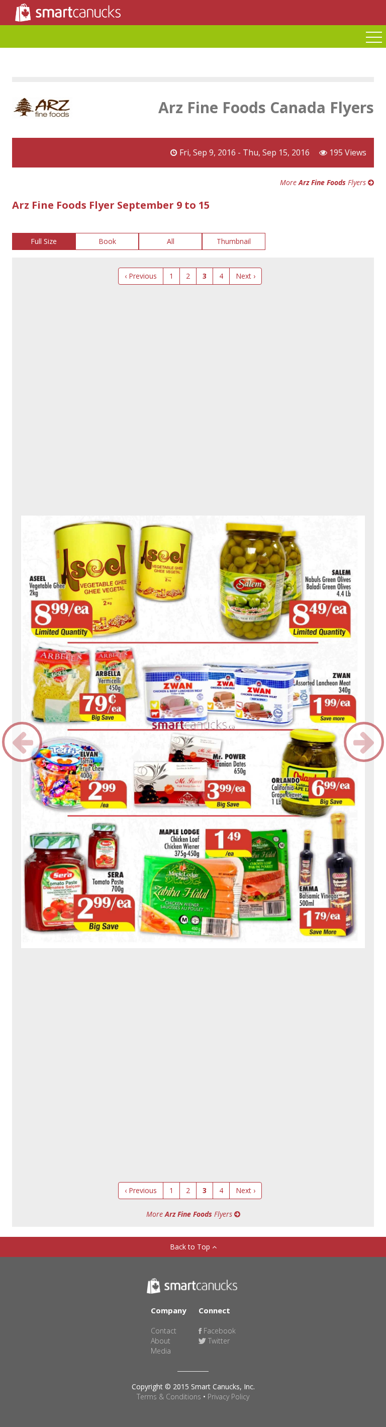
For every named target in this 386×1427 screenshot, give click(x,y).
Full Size (44, 241)
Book (107, 241)
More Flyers (324, 182)
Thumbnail (234, 241)
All (170, 241)
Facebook (219, 1330)
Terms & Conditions (169, 1396)
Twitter (218, 1341)
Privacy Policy (228, 1396)
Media (161, 1351)
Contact (163, 1330)
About (160, 1341)
